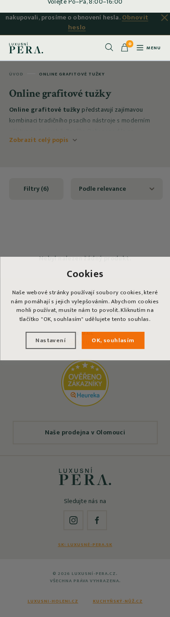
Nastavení (50, 340)
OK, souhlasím (113, 340)
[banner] (26, 47)
